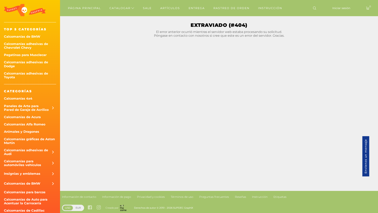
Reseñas (240, 197)
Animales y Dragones (21, 132)
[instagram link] (99, 207)
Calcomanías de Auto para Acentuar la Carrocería (25, 201)
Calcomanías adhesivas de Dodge (26, 64)
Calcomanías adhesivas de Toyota (26, 75)
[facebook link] (90, 207)
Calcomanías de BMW (22, 36)
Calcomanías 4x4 (18, 98)
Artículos (170, 8)
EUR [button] (78, 207)
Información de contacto (79, 197)
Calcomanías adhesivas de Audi (26, 152)
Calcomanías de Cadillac (24, 210)
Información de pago (116, 197)
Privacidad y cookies (151, 197)
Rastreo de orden (231, 8)
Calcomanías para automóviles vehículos (22, 163)
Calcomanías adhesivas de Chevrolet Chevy (26, 46)
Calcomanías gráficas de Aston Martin (29, 141)
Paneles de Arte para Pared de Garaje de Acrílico (26, 108)
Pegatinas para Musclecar (25, 55)
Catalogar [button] (120, 8)
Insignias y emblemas (22, 174)
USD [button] (67, 207)
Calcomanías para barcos (24, 192)
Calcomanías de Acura (22, 117)
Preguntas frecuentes (214, 197)
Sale (147, 8)
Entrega (197, 8)
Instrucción (270, 8)
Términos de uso (182, 197)
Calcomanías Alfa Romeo (24, 124)
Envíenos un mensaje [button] (366, 156)
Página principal (84, 8)
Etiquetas (279, 197)
